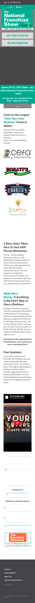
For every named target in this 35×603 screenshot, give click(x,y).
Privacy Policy (8, 585)
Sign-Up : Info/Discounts (12, 2)
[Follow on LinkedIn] (29, 2)
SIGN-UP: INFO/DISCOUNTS (13, 580)
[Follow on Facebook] (26, 2)
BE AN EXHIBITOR (17, 43)
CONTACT (7, 569)
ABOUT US (7, 576)
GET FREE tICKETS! (17, 35)
